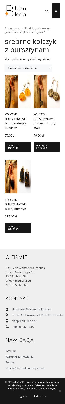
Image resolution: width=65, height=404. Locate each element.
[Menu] (56, 10)
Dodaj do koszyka (14, 147)
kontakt (17, 298)
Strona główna (14, 28)
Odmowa (40, 396)
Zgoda (23, 396)
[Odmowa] (60, 391)
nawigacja (20, 339)
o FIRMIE (17, 257)
